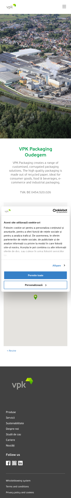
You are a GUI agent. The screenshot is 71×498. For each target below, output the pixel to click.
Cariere (10, 440)
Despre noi (12, 429)
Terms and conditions (17, 487)
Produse (11, 412)
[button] (35, 297)
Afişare (57, 265)
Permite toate (35, 275)
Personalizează (33, 284)
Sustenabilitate (15, 423)
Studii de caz (13, 434)
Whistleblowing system (18, 481)
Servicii (10, 418)
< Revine (11, 351)
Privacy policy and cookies (20, 492)
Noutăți (10, 445)
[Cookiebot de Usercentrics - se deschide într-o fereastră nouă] (52, 211)
